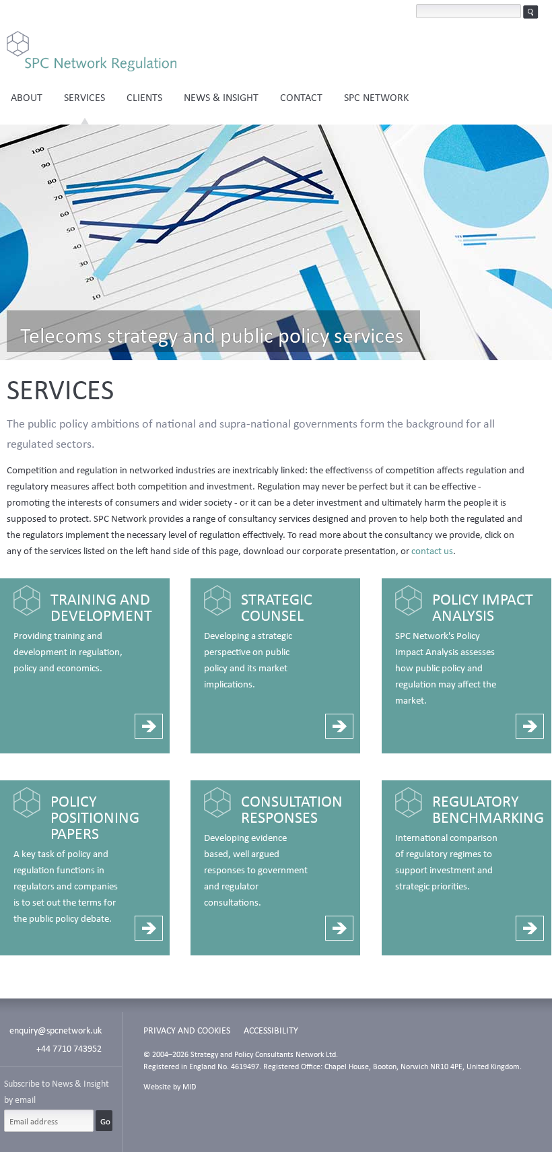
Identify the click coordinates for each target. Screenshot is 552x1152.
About (26, 97)
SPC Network (376, 97)
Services (84, 97)
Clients (144, 97)
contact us (432, 550)
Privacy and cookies (186, 1029)
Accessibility (271, 1029)
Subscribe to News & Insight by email (56, 1091)
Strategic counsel (276, 606)
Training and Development (101, 606)
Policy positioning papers (94, 817)
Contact (301, 97)
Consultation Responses (292, 808)
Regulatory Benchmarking (488, 808)
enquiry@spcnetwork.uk (55, 1029)
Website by (169, 1086)
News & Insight (221, 97)
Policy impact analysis (482, 606)
